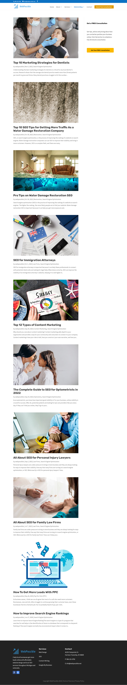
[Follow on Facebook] (14, 672)
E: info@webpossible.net (73, 663)
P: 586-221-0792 (70, 659)
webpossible (19, 67)
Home (52, 7)
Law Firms (36, 264)
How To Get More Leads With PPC (35, 592)
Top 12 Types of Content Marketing (37, 325)
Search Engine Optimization (42, 67)
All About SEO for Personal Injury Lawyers (42, 457)
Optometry (37, 397)
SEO (40, 656)
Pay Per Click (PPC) (40, 596)
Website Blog (78, 7)
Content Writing (44, 661)
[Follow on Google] (17, 672)
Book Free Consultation (104, 7)
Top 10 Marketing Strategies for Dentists (41, 62)
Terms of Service (68, 681)
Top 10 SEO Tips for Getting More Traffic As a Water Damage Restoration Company (43, 129)
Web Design (43, 652)
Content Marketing (40, 329)
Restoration (38, 135)
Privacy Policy (79, 681)
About (58, 7)
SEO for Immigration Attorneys (34, 260)
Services (67, 7)
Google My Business (45, 665)
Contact (89, 7)
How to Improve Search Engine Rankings (41, 613)
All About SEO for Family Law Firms (37, 522)
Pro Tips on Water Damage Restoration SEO (42, 195)
